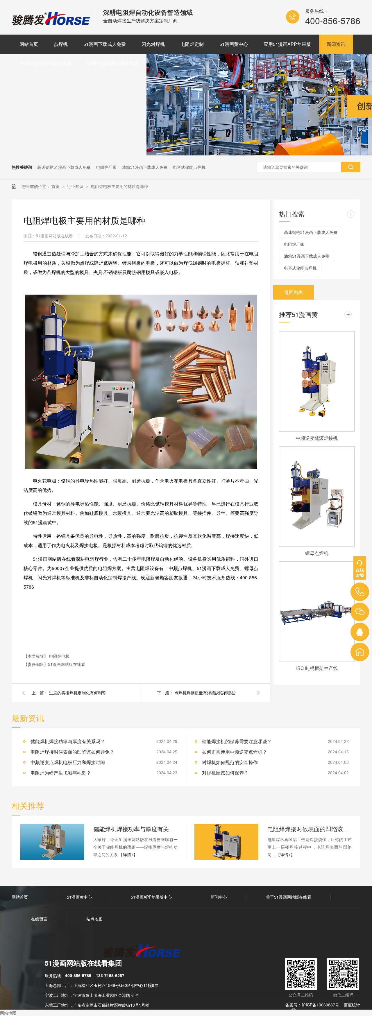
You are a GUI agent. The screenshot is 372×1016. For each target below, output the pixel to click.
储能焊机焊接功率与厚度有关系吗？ (68, 741)
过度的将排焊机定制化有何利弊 (77, 693)
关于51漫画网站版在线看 (45, 63)
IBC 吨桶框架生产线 (317, 668)
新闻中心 (219, 897)
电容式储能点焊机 (189, 167)
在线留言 (39, 919)
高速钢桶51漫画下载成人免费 (64, 167)
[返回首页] (359, 652)
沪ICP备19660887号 (320, 1005)
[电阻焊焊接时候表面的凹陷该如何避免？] (226, 842)
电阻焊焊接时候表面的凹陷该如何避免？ (309, 829)
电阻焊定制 (192, 44)
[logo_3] (145, 951)
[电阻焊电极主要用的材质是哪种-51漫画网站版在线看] (51, 23)
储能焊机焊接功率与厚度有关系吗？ (135, 829)
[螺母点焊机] (316, 496)
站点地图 (94, 919)
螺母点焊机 (316, 553)
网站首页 (28, 44)
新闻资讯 (336, 44)
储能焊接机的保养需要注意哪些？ (237, 741)
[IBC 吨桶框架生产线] (316, 612)
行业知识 (76, 186)
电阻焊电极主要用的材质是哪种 (119, 186)
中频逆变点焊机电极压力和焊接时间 (68, 762)
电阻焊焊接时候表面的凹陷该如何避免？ (72, 751)
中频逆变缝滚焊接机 (317, 438)
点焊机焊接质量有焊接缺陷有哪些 (204, 693)
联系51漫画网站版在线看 (113, 63)
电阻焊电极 (59, 656)
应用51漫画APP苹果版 (287, 44)
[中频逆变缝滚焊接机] (316, 381)
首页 (56, 186)
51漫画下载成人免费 (104, 44)
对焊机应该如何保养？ (225, 772)
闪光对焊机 (153, 44)
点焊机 (61, 44)
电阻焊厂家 (106, 167)
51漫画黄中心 (233, 44)
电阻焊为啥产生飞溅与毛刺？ (61, 772)
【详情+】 (128, 854)
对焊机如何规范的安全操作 (230, 762)
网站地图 (8, 1013)
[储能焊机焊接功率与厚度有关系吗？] (52, 842)
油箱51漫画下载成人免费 (144, 167)
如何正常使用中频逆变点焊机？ (234, 751)
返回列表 (293, 292)
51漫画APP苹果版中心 (151, 897)
